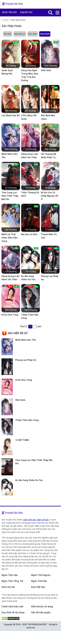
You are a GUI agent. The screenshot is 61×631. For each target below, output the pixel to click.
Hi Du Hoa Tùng (9, 314)
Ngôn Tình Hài (39, 581)
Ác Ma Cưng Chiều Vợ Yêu (29, 480)
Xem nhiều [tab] (32, 34)
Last (39, 326)
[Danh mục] (57, 12)
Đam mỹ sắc (8, 587)
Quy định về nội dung (12, 612)
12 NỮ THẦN (22, 440)
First (22, 326)
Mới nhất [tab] (7, 34)
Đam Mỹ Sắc (26, 12)
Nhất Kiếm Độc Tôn (25, 340)
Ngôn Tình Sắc (9, 12)
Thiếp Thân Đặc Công (27, 420)
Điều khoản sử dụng (42, 606)
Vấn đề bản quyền (40, 612)
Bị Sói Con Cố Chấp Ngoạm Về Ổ (49, 196)
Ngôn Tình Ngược (40, 575)
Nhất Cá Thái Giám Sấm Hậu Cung (9, 237)
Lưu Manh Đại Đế (10, 115)
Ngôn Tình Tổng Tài (12, 581)
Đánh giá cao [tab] (19, 34)
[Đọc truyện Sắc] (13, 4)
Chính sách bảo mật (12, 606)
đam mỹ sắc (43, 519)
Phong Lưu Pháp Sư (25, 360)
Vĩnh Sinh (46, 70)
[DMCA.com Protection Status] (11, 619)
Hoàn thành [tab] (45, 34)
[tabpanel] (30, 181)
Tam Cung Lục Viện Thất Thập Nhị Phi (9, 196)
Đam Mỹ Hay (38, 587)
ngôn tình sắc (30, 519)
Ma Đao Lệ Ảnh (29, 234)
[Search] (50, 12)
